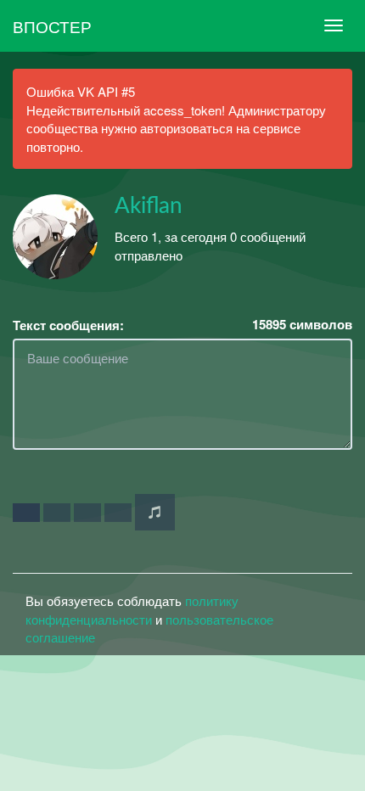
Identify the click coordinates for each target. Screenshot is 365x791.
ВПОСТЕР (52, 25)
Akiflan (148, 206)
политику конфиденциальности (132, 609)
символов (302, 325)
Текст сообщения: (68, 325)
